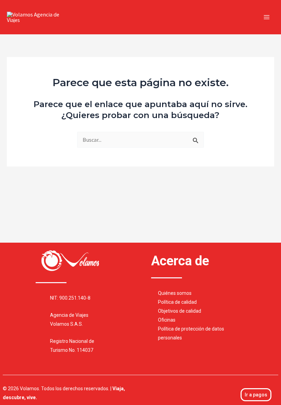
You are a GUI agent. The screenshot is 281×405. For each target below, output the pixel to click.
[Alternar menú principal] (266, 17)
